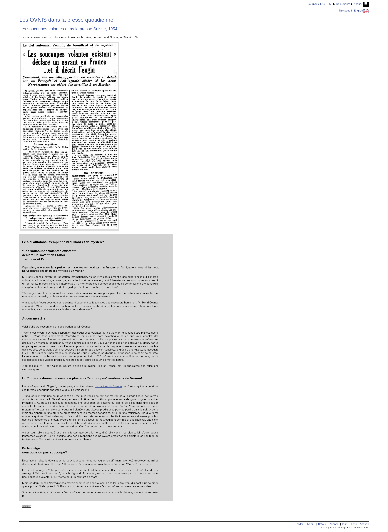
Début (310, 524)
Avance (334, 524)
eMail (300, 524)
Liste (354, 524)
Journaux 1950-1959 (320, 4)
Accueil (358, 4)
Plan (344, 524)
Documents (343, 4)
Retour (322, 524)
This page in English (351, 11)
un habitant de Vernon (108, 386)
